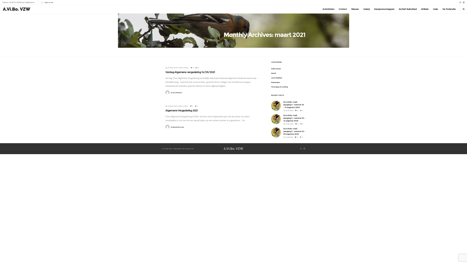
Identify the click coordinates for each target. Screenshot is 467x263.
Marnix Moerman (177, 127)
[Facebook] (460, 2)
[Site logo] (16, 9)
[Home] (233, 149)
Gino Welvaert (176, 93)
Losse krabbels (276, 78)
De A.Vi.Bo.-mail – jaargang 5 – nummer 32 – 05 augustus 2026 (294, 131)
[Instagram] (463, 2)
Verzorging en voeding (279, 87)
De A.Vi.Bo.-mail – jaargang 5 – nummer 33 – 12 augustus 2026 (294, 118)
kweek (273, 73)
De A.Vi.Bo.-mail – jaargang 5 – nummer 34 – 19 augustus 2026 (293, 104)
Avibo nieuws (276, 69)
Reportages (275, 82)
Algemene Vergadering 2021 (181, 110)
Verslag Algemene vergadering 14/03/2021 (190, 72)
